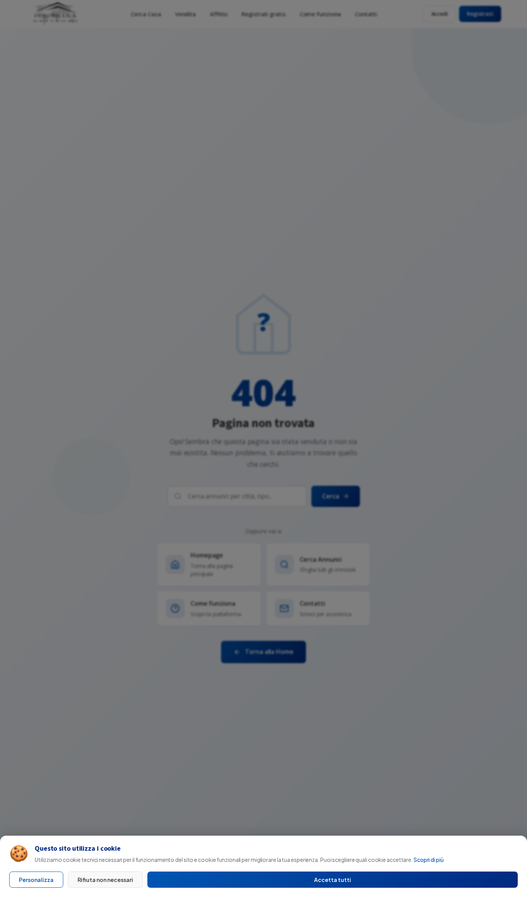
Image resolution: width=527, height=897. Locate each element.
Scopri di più (429, 859)
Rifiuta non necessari (105, 879)
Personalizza (36, 879)
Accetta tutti (332, 879)
